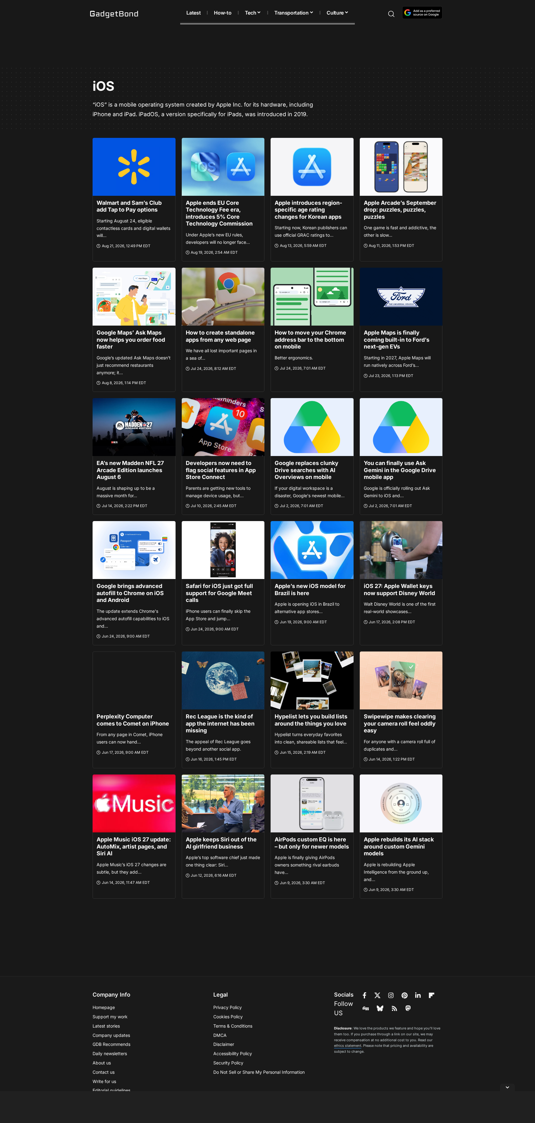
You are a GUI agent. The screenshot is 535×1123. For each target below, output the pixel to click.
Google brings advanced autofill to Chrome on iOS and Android (130, 593)
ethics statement (347, 1045)
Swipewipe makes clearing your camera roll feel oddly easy (400, 723)
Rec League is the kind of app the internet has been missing (220, 723)
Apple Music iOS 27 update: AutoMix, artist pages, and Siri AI (134, 846)
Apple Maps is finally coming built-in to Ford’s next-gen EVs (396, 339)
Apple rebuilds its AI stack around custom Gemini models (399, 846)
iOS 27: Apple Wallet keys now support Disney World (399, 589)
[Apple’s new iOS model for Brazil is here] (312, 550)
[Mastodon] (408, 1008)
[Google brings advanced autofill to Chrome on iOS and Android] (134, 550)
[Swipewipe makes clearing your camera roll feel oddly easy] (401, 680)
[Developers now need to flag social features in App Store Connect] (223, 427)
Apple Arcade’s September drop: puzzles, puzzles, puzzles (400, 210)
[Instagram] (391, 995)
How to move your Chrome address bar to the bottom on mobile (310, 339)
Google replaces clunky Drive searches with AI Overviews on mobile (306, 470)
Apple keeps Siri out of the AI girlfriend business (221, 843)
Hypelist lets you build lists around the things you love (311, 720)
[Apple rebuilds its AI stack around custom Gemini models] (401, 803)
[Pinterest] (404, 995)
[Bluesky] (380, 1008)
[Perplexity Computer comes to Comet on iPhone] (134, 680)
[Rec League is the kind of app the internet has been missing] (223, 680)
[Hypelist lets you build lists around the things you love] (312, 680)
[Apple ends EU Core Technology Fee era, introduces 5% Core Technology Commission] (223, 167)
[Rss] (394, 1008)
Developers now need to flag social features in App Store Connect (221, 470)
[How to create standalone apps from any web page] (223, 297)
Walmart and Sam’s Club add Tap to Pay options (129, 206)
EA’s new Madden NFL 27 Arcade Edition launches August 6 (130, 470)
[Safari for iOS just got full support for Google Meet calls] (223, 550)
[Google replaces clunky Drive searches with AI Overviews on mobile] (312, 427)
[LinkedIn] (418, 995)
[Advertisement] (267, 46)
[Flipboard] (431, 995)
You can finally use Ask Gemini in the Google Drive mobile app (400, 470)
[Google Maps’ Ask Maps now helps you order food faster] (134, 297)
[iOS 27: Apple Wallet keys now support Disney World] (401, 550)
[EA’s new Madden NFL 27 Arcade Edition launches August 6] (134, 427)
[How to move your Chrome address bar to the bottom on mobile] (312, 297)
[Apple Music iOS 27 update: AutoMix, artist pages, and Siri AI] (134, 803)
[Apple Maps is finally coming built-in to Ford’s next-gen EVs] (401, 297)
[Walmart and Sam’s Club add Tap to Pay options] (134, 167)
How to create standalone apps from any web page (220, 336)
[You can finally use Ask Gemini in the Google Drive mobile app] (401, 427)
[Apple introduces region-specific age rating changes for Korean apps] (312, 167)
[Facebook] (364, 995)
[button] (380, 14)
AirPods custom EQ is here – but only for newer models (312, 843)
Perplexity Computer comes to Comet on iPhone (133, 720)
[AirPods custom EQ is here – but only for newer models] (312, 803)
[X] (377, 995)
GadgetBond (114, 14)
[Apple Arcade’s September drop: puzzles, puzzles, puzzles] (401, 167)
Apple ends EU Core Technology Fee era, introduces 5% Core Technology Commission (219, 213)
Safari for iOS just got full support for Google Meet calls (219, 593)
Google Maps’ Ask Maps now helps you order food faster (131, 339)
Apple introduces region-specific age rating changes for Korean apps (308, 210)
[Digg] (365, 1008)
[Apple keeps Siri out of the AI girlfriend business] (223, 803)
